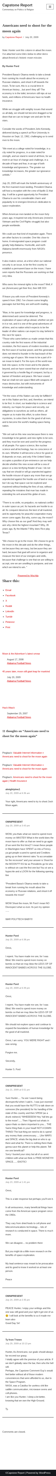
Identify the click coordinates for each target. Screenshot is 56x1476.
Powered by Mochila (28, 575)
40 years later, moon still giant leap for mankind (26, 671)
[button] (50, 6)
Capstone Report (13, 37)
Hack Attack (8, 707)
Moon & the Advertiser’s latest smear (21, 653)
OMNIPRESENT (14, 821)
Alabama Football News (19, 663)
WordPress (45, 1472)
